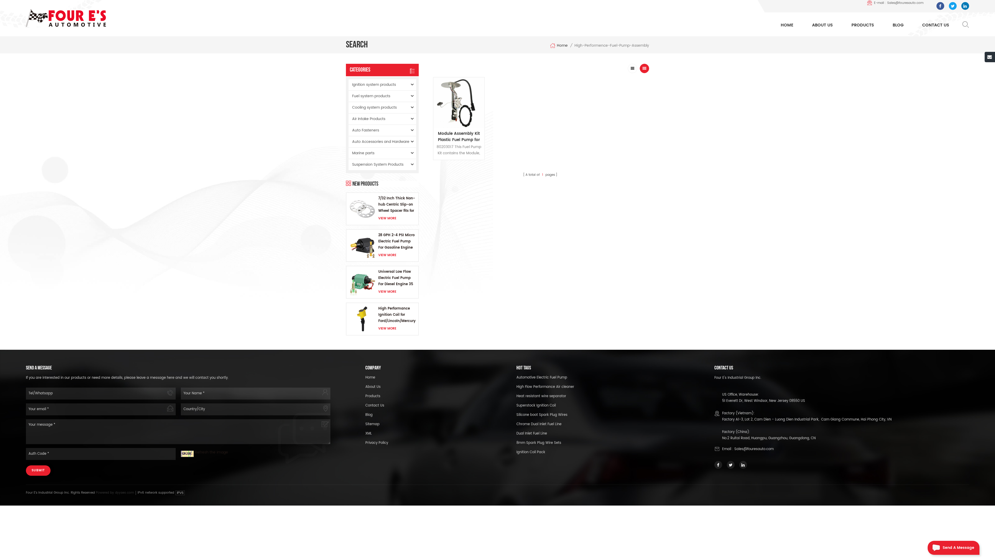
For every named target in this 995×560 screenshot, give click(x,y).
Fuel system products (371, 96)
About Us (822, 25)
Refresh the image (211, 452)
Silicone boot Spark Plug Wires (541, 415)
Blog (898, 25)
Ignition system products (374, 85)
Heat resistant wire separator (541, 396)
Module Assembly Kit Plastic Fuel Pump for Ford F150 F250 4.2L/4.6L (459, 137)
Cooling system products (374, 107)
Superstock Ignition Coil (536, 405)
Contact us (374, 405)
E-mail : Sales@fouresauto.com (898, 3)
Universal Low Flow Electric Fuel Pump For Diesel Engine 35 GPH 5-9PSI (395, 278)
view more (387, 218)
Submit (38, 470)
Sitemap (372, 424)
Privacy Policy (376, 443)
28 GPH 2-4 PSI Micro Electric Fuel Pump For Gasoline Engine (396, 241)
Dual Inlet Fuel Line (531, 433)
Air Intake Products (368, 119)
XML (368, 433)
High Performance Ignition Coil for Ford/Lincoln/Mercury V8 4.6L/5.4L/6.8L (397, 315)
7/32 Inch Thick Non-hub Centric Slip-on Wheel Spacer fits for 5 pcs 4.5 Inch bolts (396, 205)
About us (373, 387)
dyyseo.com (125, 492)
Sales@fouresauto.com (754, 449)
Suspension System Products (377, 164)
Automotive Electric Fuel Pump (541, 377)
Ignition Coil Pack (530, 452)
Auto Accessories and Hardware (380, 142)
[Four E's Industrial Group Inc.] (66, 18)
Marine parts (363, 153)
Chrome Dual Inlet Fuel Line (539, 424)
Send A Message (958, 548)
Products (862, 25)
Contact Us (935, 25)
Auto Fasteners (365, 130)
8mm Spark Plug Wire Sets (538, 443)
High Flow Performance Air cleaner (545, 387)
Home (787, 25)
